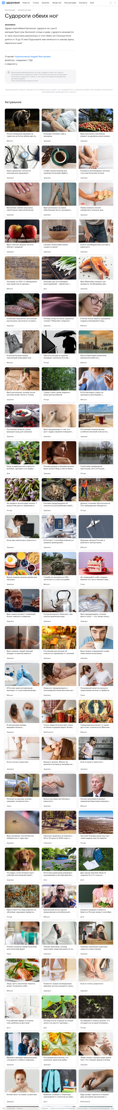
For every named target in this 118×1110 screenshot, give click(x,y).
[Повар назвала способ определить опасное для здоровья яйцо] (96, 200)
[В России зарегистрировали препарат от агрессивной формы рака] (22, 680)
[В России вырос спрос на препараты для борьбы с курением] (96, 384)
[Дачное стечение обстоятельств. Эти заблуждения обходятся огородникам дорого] (96, 495)
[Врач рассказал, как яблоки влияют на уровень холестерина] (96, 126)
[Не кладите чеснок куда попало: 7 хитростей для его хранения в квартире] (22, 495)
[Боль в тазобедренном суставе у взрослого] (96, 237)
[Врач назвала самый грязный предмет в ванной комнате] (22, 643)
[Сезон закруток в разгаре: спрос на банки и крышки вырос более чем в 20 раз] (59, 717)
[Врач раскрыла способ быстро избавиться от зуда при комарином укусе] (22, 828)
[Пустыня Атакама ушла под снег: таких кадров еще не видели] (96, 828)
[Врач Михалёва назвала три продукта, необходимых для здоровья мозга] (96, 273)
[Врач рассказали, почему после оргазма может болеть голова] (22, 384)
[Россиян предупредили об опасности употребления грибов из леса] (59, 495)
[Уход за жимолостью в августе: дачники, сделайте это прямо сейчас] (22, 458)
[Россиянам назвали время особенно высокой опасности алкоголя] (96, 421)
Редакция (45, 1108)
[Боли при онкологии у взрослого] (22, 532)
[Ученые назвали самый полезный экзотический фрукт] (22, 939)
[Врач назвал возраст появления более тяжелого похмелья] (22, 606)
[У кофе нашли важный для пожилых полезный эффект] (59, 163)
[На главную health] (12, 3)
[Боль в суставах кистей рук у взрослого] (59, 791)
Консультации (10, 10)
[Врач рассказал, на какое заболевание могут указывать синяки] (59, 200)
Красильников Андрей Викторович (33, 56)
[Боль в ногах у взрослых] (22, 754)
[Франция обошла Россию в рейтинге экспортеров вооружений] (96, 532)
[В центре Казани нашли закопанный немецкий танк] (22, 347)
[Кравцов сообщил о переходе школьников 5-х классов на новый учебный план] (59, 1086)
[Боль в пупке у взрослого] (96, 754)
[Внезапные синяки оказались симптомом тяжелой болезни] (22, 200)
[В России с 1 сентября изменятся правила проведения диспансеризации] (59, 532)
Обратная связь (82, 1108)
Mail (3, 1108)
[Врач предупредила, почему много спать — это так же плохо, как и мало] (96, 606)
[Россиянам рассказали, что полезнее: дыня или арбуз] (59, 1049)
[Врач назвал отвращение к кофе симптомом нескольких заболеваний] (96, 643)
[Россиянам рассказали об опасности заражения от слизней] (59, 643)
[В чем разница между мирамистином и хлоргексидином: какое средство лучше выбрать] (22, 717)
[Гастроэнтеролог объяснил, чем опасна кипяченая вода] (59, 606)
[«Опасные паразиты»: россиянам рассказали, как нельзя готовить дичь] (22, 310)
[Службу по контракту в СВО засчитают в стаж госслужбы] (59, 569)
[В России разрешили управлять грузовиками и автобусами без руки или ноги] (59, 865)
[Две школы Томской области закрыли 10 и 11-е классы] (96, 865)
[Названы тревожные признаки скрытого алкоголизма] (96, 939)
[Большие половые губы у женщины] (59, 126)
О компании (11, 1108)
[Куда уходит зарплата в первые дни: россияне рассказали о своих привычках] (96, 1086)
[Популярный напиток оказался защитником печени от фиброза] (96, 680)
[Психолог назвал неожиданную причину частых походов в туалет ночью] (59, 976)
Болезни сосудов (24, 10)
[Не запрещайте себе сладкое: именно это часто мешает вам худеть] (96, 569)
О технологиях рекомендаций (99, 1108)
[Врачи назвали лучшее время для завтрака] (22, 569)
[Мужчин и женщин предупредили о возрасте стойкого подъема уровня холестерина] (22, 1049)
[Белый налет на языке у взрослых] (22, 1086)
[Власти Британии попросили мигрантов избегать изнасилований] (96, 347)
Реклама (20, 1108)
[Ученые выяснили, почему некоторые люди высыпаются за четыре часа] (59, 939)
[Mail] (3, 3)
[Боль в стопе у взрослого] (96, 976)
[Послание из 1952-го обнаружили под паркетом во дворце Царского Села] (22, 273)
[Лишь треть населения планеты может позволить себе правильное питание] (22, 976)
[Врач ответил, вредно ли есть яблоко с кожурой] (22, 237)
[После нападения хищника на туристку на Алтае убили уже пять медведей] (22, 126)
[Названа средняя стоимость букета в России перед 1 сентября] (96, 902)
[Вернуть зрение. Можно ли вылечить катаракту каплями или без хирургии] (59, 754)
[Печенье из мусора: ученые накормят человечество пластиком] (22, 791)
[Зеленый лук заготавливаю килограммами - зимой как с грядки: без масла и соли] (59, 273)
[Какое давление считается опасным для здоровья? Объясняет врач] (22, 163)
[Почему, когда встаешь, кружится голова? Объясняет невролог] (59, 310)
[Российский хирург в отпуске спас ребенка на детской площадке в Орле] (22, 1012)
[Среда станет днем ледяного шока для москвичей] (59, 384)
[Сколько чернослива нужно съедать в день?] (59, 237)
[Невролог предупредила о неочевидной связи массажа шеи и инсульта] (59, 680)
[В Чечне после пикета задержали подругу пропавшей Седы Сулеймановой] (96, 310)
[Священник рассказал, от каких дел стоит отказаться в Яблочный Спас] (96, 717)
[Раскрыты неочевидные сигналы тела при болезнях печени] (96, 163)
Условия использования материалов (62, 1108)
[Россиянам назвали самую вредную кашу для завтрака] (22, 421)
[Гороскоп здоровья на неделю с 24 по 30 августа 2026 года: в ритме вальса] (59, 828)
